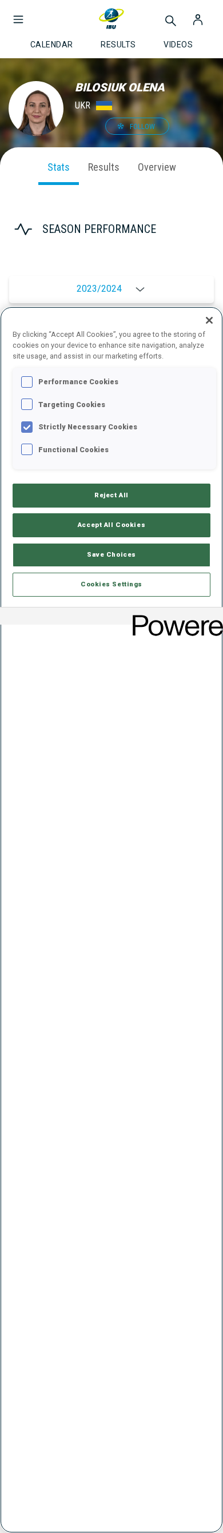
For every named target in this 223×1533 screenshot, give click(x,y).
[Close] (209, 320)
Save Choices (111, 554)
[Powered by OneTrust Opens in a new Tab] (173, 617)
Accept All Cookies (111, 525)
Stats (58, 167)
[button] (18, 13)
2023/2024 (99, 288)
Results (104, 167)
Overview (157, 167)
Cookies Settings (111, 584)
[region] (111, 920)
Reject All (111, 495)
